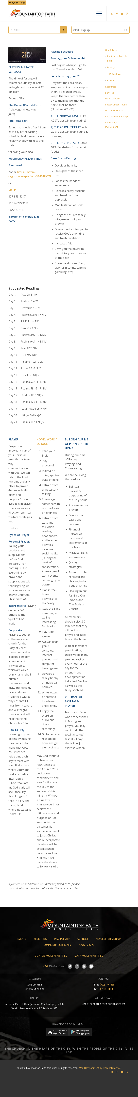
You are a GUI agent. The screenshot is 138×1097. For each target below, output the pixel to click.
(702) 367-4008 (105, 989)
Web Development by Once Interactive (100, 1068)
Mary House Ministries (88, 955)
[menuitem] (97, 13)
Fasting (110, 67)
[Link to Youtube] (122, 13)
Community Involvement (111, 124)
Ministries (40, 938)
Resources (110, 86)
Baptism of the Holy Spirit (117, 58)
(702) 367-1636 (107, 984)
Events (21, 938)
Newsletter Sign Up (108, 938)
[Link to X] (111, 13)
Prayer (110, 80)
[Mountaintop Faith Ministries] (69, 13)
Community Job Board (57, 944)
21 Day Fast (115, 73)
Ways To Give (86, 944)
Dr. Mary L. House (114, 110)
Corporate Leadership (116, 116)
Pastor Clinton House (116, 104)
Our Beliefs (111, 49)
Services (109, 92)
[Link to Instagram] (127, 13)
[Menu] (97, 13)
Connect (82, 938)
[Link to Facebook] (116, 13)
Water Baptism (112, 98)
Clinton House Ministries (51, 955)
